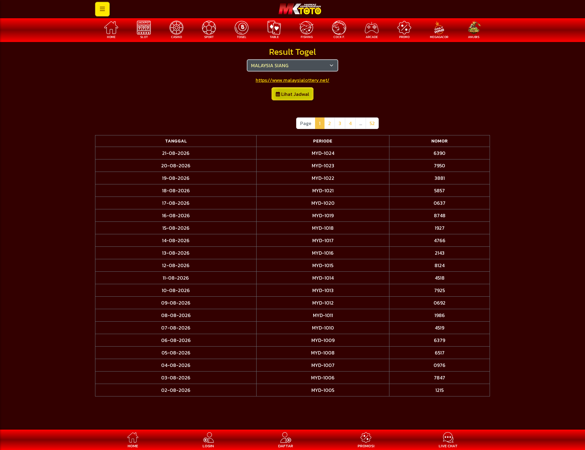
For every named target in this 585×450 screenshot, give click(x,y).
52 (372, 123)
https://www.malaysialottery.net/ (292, 80)
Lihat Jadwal (294, 94)
